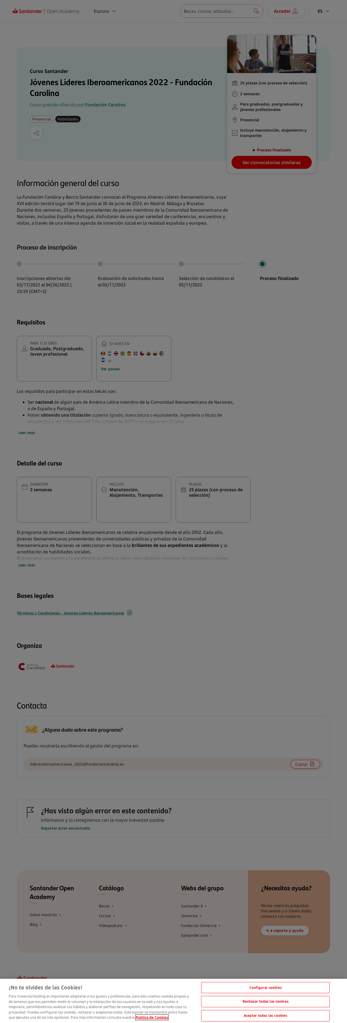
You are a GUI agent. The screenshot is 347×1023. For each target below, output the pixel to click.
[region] (173, 1001)
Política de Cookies (152, 1017)
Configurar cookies (265, 987)
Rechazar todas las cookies (265, 1001)
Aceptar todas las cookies (265, 1015)
